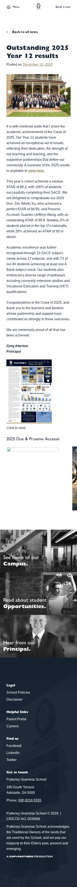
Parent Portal (16, 719)
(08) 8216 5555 (29, 800)
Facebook (14, 746)
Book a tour (63, 7)
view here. (36, 170)
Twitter (11, 760)
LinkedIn (12, 753)
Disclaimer (14, 699)
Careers (12, 726)
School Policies (18, 692)
